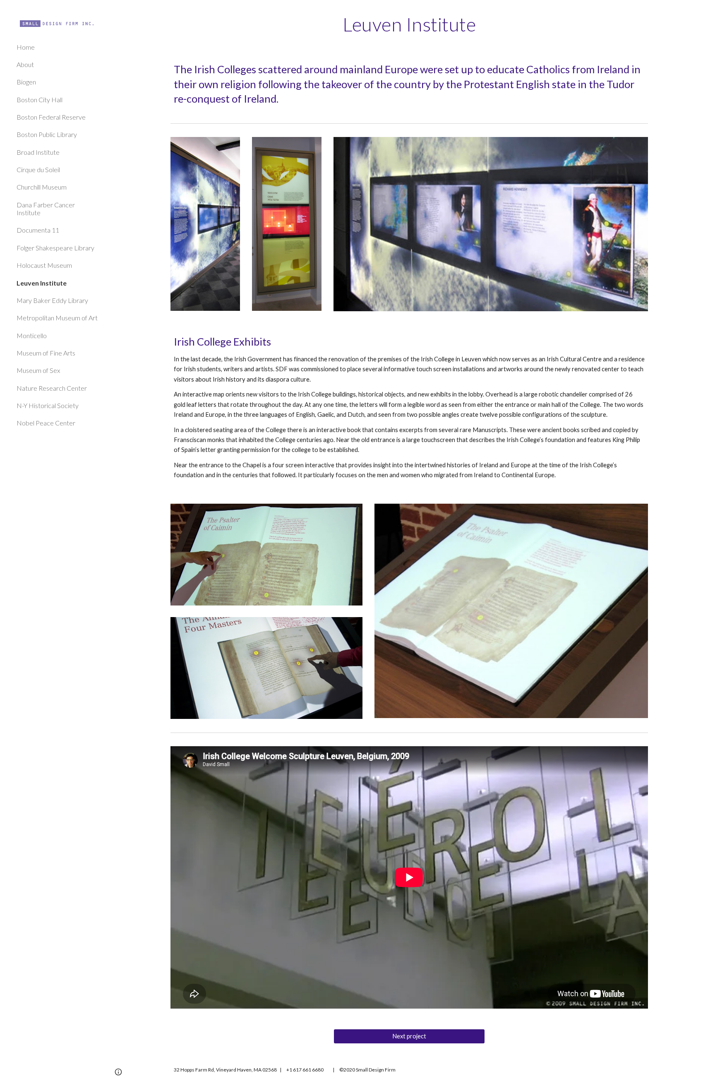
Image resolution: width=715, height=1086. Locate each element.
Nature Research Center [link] (52, 388)
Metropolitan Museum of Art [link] (57, 318)
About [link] (25, 64)
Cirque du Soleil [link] (38, 169)
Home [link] (26, 47)
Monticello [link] (32, 335)
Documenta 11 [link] (38, 230)
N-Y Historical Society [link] (48, 405)
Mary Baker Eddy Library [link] (52, 300)
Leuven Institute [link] (42, 283)
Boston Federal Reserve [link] (51, 117)
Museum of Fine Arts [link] (46, 353)
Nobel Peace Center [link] (46, 423)
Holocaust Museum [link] (44, 265)
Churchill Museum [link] (42, 187)
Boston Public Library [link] (47, 134)
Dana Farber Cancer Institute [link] (46, 208)
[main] (409, 24)
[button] (705, 12)
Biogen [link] (26, 82)
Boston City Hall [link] (39, 99)
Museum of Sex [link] (38, 370)
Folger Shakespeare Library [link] (55, 248)
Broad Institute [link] (38, 152)
